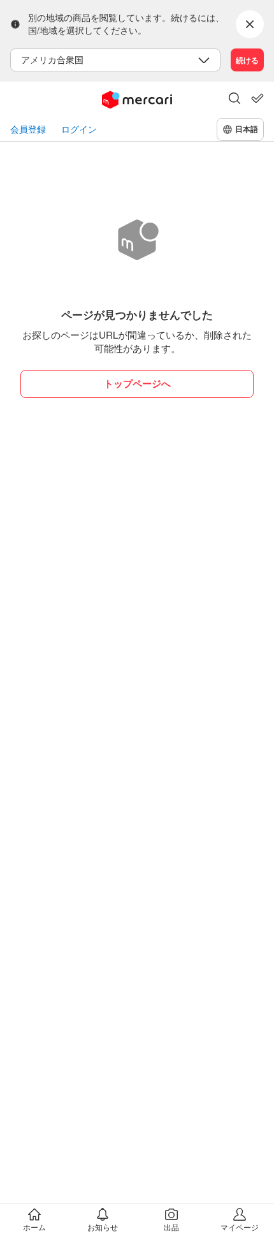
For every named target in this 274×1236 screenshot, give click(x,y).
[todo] (257, 98)
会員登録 (28, 129)
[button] (234, 99)
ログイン (79, 129)
